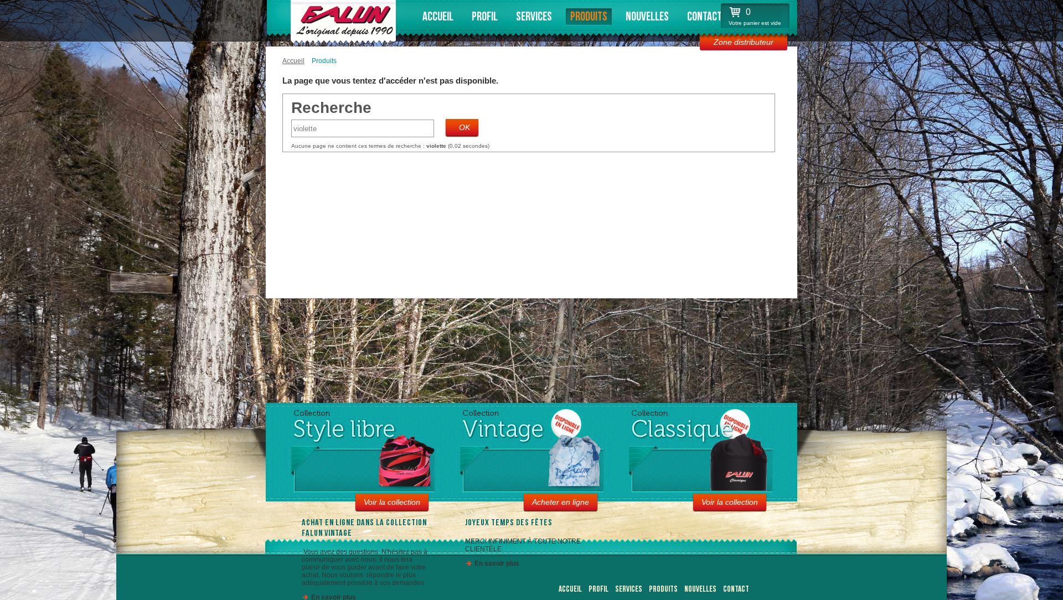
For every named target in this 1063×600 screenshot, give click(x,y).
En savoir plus (496, 563)
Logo (342, 19)
